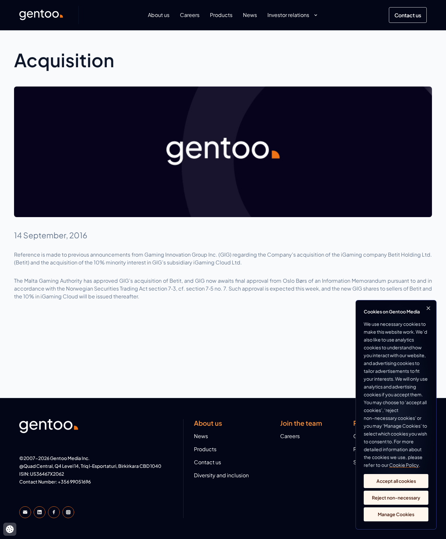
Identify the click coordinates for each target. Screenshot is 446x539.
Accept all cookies (396, 481)
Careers (189, 14)
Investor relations (288, 14)
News (250, 14)
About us (158, 14)
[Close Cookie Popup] (428, 308)
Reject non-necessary (396, 497)
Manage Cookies (396, 514)
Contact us (407, 15)
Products (221, 14)
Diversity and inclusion (221, 475)
